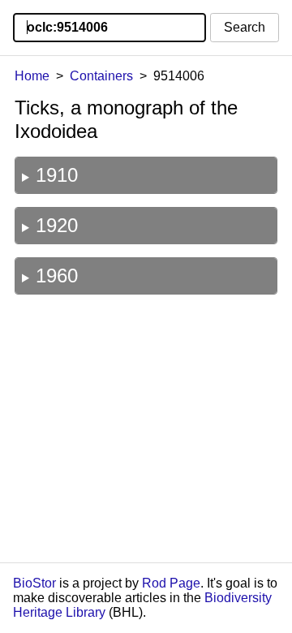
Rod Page (171, 583)
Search (244, 27)
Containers (101, 76)
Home (32, 76)
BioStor (34, 583)
